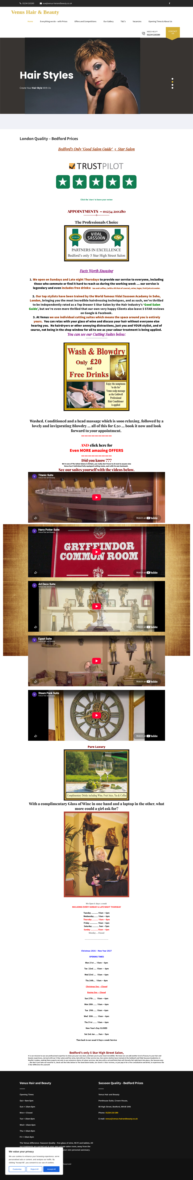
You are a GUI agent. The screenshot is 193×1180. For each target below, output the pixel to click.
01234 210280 (28, 3)
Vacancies (137, 21)
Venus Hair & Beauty (35, 12)
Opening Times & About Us (160, 21)
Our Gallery (108, 21)
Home (30, 21)
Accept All (51, 1169)
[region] (34, 1161)
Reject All (34, 1169)
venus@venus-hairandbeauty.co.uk (121, 1119)
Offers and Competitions (85, 21)
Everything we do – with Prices (53, 21)
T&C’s (123, 21)
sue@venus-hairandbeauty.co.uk (57, 3)
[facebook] (169, 3)
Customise (17, 1169)
